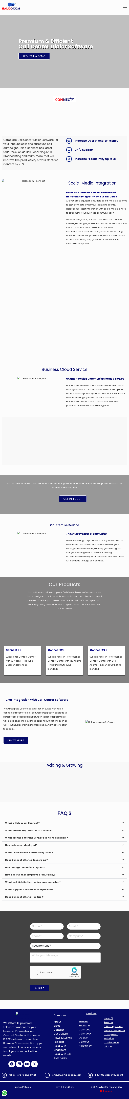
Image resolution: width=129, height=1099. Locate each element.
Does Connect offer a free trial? (24, 897)
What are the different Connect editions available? (36, 837)
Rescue (108, 1022)
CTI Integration (113, 1026)
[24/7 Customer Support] (90, 1075)
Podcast (59, 1042)
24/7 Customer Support (109, 1074)
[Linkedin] (19, 1064)
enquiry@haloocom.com (66, 1074)
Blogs (57, 1025)
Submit (39, 988)
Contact (59, 1029)
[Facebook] (11, 1064)
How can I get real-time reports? (25, 867)
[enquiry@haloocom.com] (47, 1075)
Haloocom (106, 1091)
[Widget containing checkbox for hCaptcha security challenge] (55, 972)
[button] (64, 823)
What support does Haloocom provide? (29, 889)
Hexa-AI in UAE (62, 1054)
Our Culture (61, 1033)
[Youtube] (27, 1064)
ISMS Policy (60, 1058)
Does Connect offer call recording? (26, 860)
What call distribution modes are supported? (33, 882)
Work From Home (114, 1030)
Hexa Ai (108, 1018)
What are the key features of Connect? (29, 830)
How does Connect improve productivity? (30, 874)
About (57, 1021)
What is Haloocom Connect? (22, 823)
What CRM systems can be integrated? (29, 852)
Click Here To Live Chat (22, 1074)
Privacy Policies (22, 1087)
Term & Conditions (64, 1087)
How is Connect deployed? (21, 845)
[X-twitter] (34, 1064)
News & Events (63, 1038)
